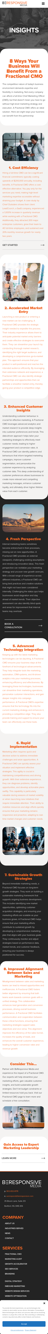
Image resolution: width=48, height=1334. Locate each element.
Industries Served (14, 1228)
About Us (9, 1223)
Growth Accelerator (16, 1263)
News (7, 1233)
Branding (10, 1273)
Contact (9, 1238)
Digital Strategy (13, 1281)
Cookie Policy (7, 1330)
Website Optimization (15, 1296)
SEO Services (11, 1268)
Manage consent (33, 1331)
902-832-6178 (12, 1191)
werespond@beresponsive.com (19, 1196)
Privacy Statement (18, 1330)
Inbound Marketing (15, 1286)
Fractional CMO (13, 1254)
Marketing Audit (13, 1259)
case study (31, 200)
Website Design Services (17, 1291)
